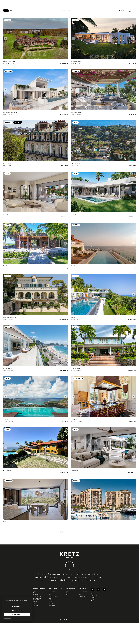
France (35, 591)
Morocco (35, 594)
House (51, 592)
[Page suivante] (78, 532)
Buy (67, 591)
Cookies (93, 597)
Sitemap (93, 601)
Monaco (35, 601)
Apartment (52, 591)
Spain (34, 592)
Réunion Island (37, 596)
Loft (50, 600)
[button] (8, 38)
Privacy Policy (95, 595)
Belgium (35, 607)
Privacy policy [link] (7, 617)
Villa (50, 594)
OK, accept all (17, 606)
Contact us (82, 596)
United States (37, 598)
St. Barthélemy (37, 600)
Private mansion (53, 596)
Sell (67, 592)
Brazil (34, 603)
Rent (67, 594)
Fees (92, 599)
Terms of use (94, 593)
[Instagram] (98, 589)
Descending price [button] (128, 11)
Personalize (17, 614)
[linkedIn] (92, 589)
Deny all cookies (17, 610)
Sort (120, 11)
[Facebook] (104, 589)
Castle (50, 598)
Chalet (51, 601)
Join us (81, 594)
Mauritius (35, 605)
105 (73, 532)
